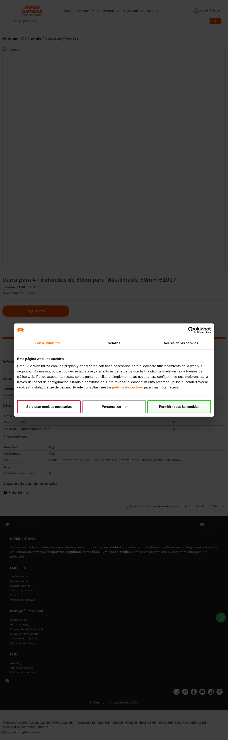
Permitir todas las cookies (179, 406)
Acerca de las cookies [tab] (181, 343)
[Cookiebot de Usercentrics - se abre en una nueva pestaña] (191, 330)
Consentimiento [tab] (47, 343)
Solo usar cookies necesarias (49, 406)
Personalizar (111, 406)
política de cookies (127, 387)
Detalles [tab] (114, 343)
